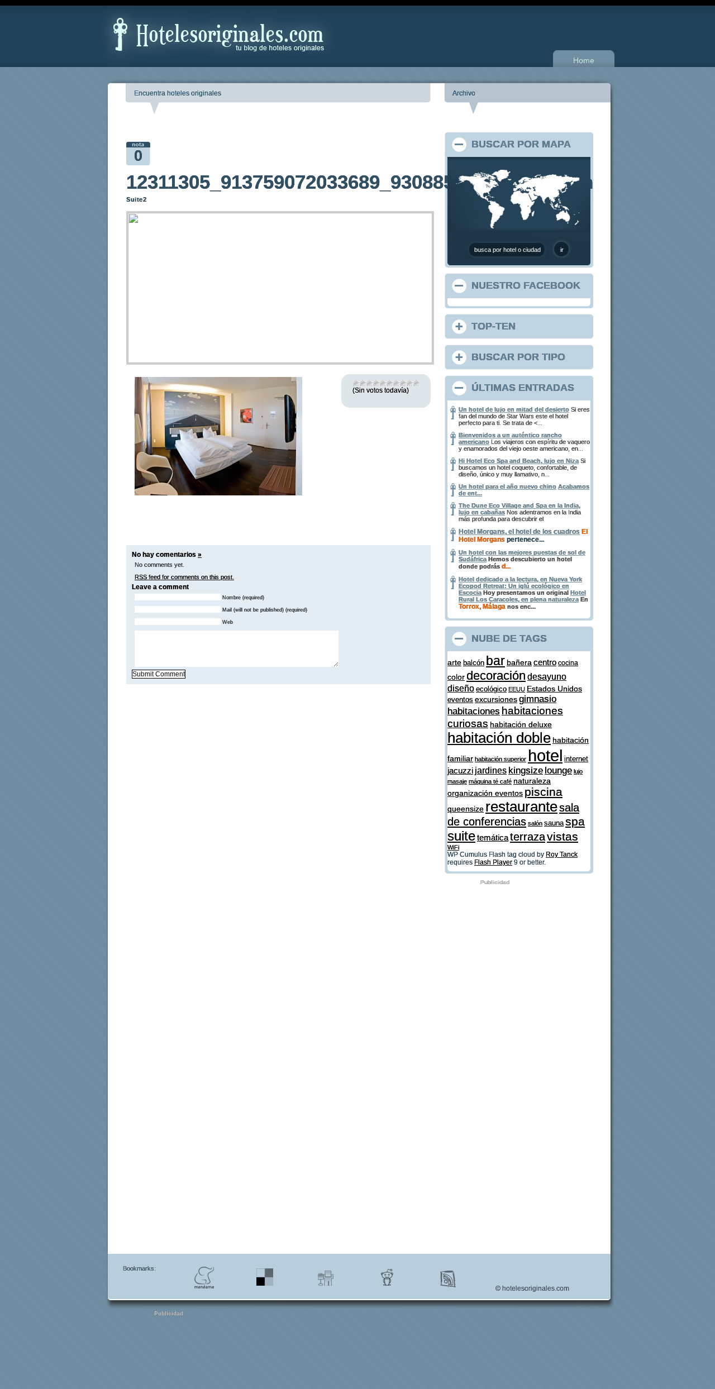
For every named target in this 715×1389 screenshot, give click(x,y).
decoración (496, 675)
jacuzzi (460, 770)
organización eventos (485, 793)
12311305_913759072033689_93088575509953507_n (359, 182)
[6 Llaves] (389, 383)
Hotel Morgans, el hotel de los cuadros (519, 532)
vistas (562, 836)
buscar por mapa (521, 144)
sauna (554, 823)
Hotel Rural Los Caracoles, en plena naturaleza (522, 596)
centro (544, 662)
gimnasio (537, 699)
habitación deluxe (521, 724)
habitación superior (500, 759)
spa (575, 821)
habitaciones (473, 711)
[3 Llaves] (369, 383)
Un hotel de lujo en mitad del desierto (514, 409)
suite (461, 835)
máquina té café (490, 781)
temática (492, 837)
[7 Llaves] (396, 383)
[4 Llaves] (376, 383)
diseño (460, 688)
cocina (568, 662)
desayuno (546, 676)
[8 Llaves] (402, 383)
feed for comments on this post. (184, 577)
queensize (465, 809)
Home (583, 60)
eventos (460, 699)
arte (454, 662)
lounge (558, 770)
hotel (545, 755)
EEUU (516, 689)
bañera (519, 662)
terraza (527, 836)
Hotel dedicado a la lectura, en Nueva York (520, 579)
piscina (544, 791)
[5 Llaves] (382, 383)
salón (535, 823)
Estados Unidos (554, 688)
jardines (491, 770)
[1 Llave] (355, 383)
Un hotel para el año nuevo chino (507, 486)
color (456, 676)
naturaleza (532, 780)
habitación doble (499, 738)
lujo (578, 771)
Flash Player (493, 862)
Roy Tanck (562, 854)
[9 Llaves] (409, 383)
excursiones (496, 699)
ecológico (491, 689)
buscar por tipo (518, 356)
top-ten (493, 326)
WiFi (453, 847)
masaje (457, 781)
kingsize (525, 770)
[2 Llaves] (362, 383)
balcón (473, 662)
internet (576, 759)
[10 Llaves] (416, 383)
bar (495, 661)
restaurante (521, 806)
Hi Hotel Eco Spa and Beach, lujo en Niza (519, 460)
